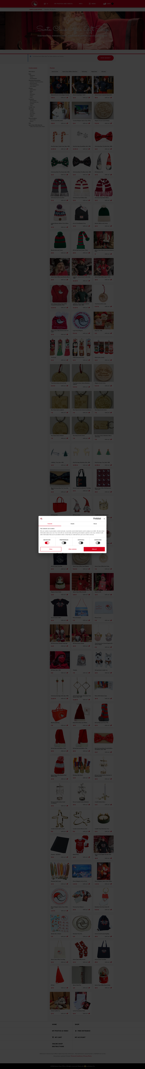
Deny (50, 549)
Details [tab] (72, 523)
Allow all (94, 549)
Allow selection (72, 549)
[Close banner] (104, 518)
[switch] (64, 543)
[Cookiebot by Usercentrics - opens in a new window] (94, 519)
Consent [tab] (50, 523)
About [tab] (95, 523)
